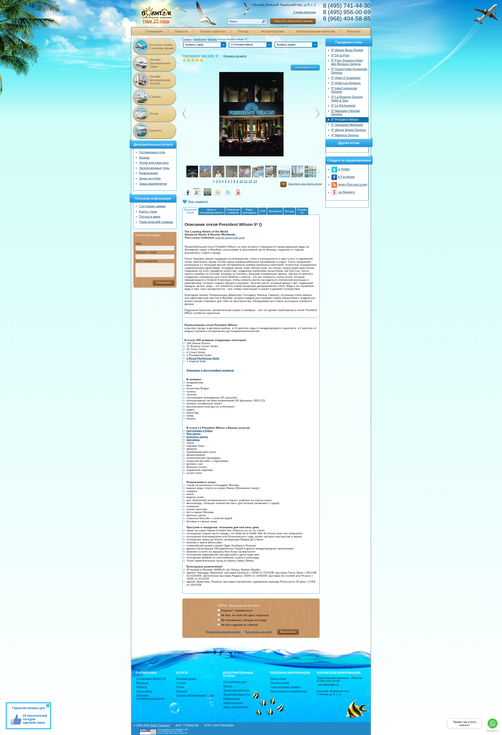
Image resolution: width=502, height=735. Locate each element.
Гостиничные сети (152, 152)
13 (255, 181)
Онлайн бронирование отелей (160, 80)
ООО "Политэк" (160, 725)
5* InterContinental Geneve (344, 90)
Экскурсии (275, 211)
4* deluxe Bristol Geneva (348, 130)
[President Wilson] (251, 114)
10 (241, 181)
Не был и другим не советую (239, 624)
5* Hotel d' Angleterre (346, 78)
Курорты (155, 130)
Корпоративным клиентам (316, 31)
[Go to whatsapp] (492, 723)
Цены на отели (150, 178)
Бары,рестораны (249, 211)
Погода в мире (149, 216)
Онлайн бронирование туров (160, 63)
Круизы (144, 157)
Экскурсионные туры (154, 168)
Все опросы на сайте (258, 631)
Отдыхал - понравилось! (236, 610)
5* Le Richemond (343, 105)
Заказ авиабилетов (153, 183)
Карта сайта (144, 691)
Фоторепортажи (272, 31)
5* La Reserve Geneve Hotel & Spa (347, 98)
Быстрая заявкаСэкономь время (161, 46)
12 (250, 181)
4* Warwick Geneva (344, 135)
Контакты (354, 31)
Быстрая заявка (186, 678)
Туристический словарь (156, 222)
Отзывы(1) (302, 211)
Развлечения (148, 173)
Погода (243, 31)
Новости (181, 31)
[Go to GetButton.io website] (492, 731)
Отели (153, 113)
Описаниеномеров (232, 211)
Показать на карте (235, 55)
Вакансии (142, 682)
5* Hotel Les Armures (346, 83)
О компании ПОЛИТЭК (151, 678)
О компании (154, 31)
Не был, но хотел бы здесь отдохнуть (245, 615)
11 (245, 181)
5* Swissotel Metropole (347, 125)
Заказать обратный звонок (293, 21)
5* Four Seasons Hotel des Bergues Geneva (347, 62)
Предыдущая (318, 113)
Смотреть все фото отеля (305, 183)
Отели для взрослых (154, 162)
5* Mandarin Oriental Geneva (345, 112)
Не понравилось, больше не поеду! (243, 620)
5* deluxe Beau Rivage (347, 50)
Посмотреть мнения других (223, 631)
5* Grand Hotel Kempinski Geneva (349, 70)
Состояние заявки (152, 206)
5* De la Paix (340, 55)
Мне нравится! (198, 201)
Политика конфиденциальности (150, 697)
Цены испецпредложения (211, 211)
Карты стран (148, 211)
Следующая (184, 113)
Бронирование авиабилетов (288, 691)
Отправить (163, 283)
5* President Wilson (345, 119)
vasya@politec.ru (328, 684)
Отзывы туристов (212, 31)
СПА (262, 211)
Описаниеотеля (190, 211)
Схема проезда (304, 12)
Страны (155, 96)
